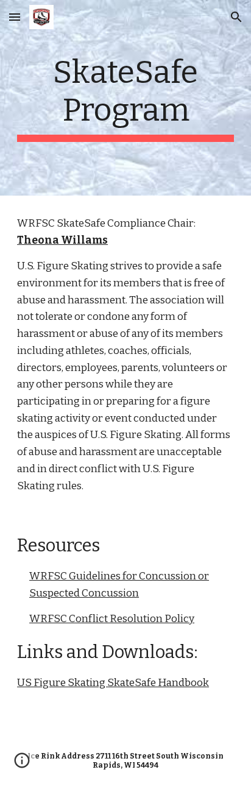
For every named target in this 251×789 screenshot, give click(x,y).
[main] (125, 98)
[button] (14, 17)
